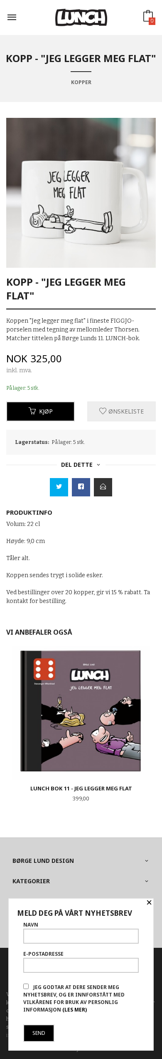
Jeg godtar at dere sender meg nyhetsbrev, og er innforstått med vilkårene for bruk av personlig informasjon (74, 998)
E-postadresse (43, 953)
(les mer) (74, 1009)
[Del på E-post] (103, 487)
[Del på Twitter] (59, 487)
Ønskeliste (125, 411)
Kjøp (46, 411)
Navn (30, 924)
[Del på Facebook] (81, 487)
